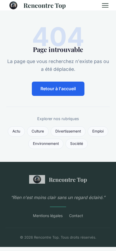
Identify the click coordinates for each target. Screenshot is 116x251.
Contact (76, 215)
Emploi (98, 131)
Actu (16, 131)
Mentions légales (48, 215)
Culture (38, 131)
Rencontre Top (44, 5)
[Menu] (105, 5)
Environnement (46, 143)
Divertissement (68, 131)
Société (76, 143)
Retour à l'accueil (58, 88)
